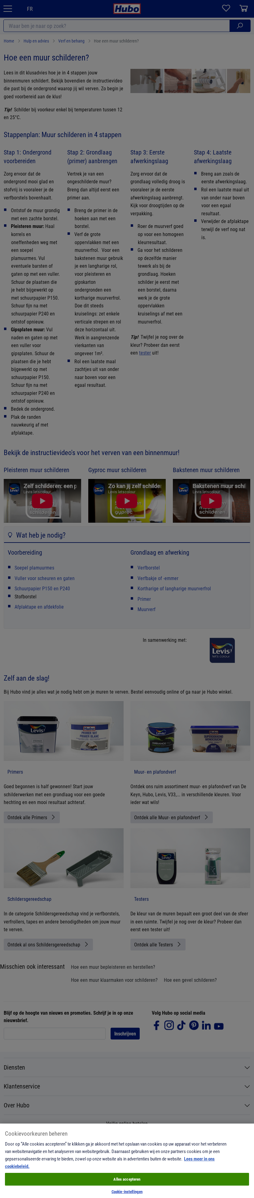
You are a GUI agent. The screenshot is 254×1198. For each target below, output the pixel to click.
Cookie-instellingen (127, 1191)
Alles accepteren (126, 1179)
